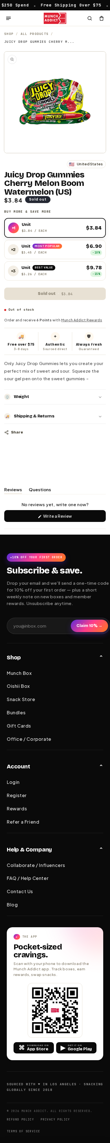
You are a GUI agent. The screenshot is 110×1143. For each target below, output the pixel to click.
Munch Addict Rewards (81, 320)
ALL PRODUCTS (35, 34)
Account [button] (18, 766)
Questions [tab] (40, 490)
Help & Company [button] (29, 849)
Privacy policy (55, 1119)
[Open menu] (8, 18)
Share (17, 432)
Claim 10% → (89, 625)
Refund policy (20, 1119)
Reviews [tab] (13, 490)
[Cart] (101, 18)
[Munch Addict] (55, 18)
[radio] (55, 228)
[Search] (89, 18)
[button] (55, 397)
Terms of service (23, 1131)
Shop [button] (14, 657)
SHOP (9, 34)
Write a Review (66, 517)
